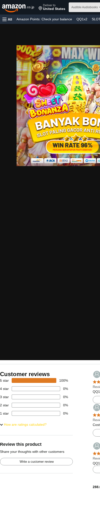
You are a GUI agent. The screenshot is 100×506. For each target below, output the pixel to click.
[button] (51, 7)
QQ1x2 (81, 19)
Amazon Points (44, 19)
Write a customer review (37, 461)
